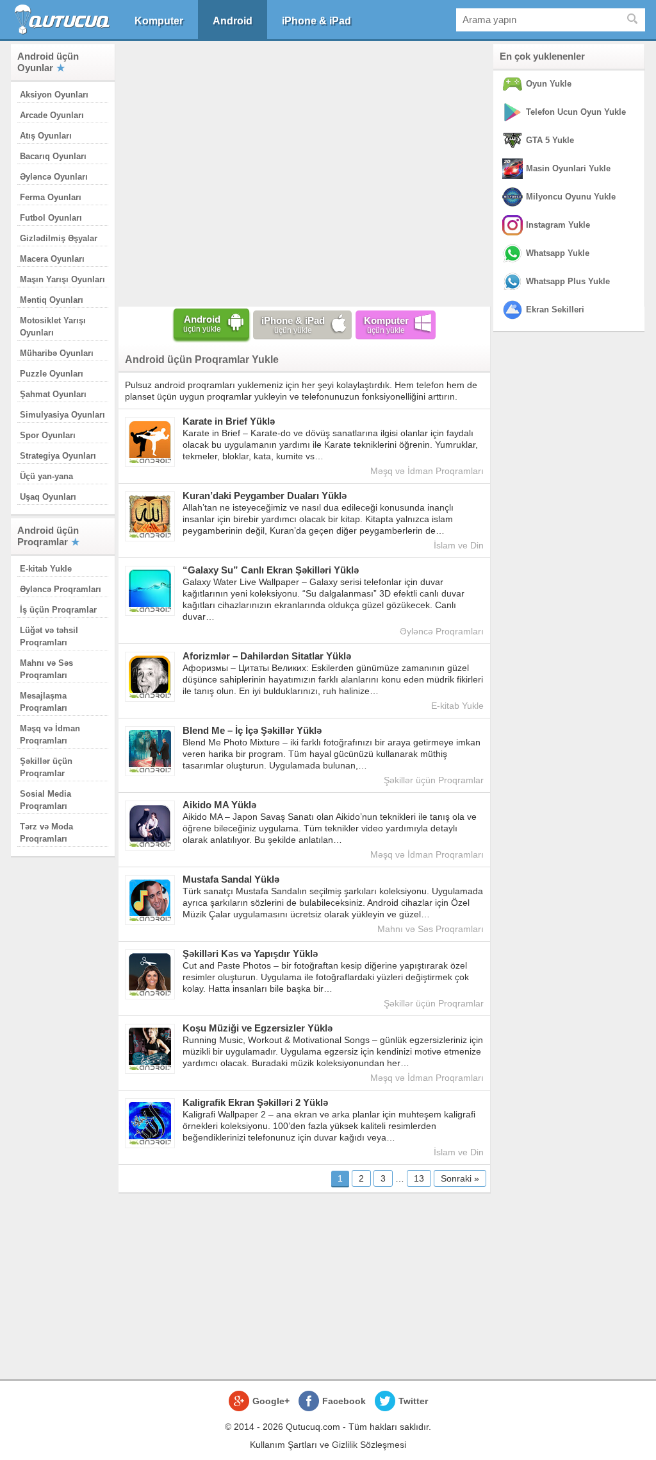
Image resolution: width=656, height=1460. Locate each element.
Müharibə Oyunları (57, 353)
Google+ (271, 1401)
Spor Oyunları (48, 435)
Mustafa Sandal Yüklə (231, 879)
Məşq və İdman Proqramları (427, 471)
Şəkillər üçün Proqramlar (434, 780)
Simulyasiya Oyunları (62, 415)
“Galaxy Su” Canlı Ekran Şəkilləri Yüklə (271, 569)
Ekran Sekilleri (555, 309)
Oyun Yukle (548, 84)
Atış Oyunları (46, 135)
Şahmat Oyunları (53, 394)
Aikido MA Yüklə (219, 804)
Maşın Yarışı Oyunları (62, 279)
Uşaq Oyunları (48, 497)
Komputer (159, 20)
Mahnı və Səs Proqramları (430, 929)
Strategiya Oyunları (58, 456)
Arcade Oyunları (52, 115)
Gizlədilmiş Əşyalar (58, 238)
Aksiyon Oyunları (54, 94)
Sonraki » (460, 1178)
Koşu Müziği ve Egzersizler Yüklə (257, 1028)
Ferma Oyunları (50, 197)
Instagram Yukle (558, 225)
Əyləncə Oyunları (54, 177)
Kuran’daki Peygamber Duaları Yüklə (265, 495)
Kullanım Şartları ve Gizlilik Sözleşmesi (328, 1444)
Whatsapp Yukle (557, 253)
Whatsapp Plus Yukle (568, 281)
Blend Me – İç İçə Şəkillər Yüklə (252, 730)
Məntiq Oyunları (51, 300)
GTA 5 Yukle (550, 140)
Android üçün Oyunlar (48, 62)
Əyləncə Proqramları (60, 589)
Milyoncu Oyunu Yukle (571, 196)
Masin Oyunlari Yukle (568, 168)
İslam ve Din (459, 545)
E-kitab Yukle (46, 568)
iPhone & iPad (316, 20)
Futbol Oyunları (51, 218)
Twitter (413, 1401)
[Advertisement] (304, 172)
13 (419, 1178)
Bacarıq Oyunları (53, 156)
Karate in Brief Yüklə (229, 421)
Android (232, 20)
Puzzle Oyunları (51, 373)
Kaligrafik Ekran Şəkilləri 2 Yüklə (255, 1102)
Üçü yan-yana (46, 476)
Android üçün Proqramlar (48, 536)
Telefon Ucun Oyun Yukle (576, 112)
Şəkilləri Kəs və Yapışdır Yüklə (250, 953)
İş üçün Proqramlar (58, 610)
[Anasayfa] (63, 19)
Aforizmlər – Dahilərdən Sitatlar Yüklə (267, 655)
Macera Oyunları (52, 259)
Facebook (344, 1401)
